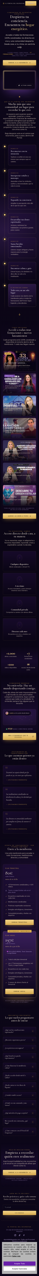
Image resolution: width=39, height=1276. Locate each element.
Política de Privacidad (28, 1239)
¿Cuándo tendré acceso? (19, 1095)
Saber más (16, 1256)
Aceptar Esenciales (19, 1269)
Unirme (31, 3)
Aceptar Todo (19, 1264)
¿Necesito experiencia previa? (19, 1040)
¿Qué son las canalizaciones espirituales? (19, 1031)
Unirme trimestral (19, 922)
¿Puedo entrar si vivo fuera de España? (19, 1086)
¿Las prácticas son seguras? (19, 1048)
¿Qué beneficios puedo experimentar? (19, 1057)
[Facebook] (24, 1235)
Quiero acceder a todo (18, 516)
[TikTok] (19, 1235)
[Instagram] (15, 1235)
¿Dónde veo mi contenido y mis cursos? (19, 1104)
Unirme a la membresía (18, 63)
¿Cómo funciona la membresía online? (19, 1067)
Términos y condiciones (19, 1241)
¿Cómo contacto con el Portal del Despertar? (19, 1132)
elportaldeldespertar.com (12, 1239)
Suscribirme (19, 1213)
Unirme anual (19, 991)
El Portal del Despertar (14, 3)
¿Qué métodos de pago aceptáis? (19, 1113)
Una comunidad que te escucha (18, 736)
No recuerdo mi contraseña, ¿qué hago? (19, 1122)
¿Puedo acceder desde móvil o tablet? (19, 1076)
